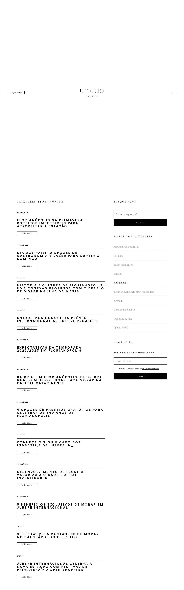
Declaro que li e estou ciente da (138, 369)
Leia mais (27, 233)
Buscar (140, 222)
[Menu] (174, 93)
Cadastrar (140, 376)
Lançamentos (15, 93)
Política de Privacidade (150, 369)
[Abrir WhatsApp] (176, 582)
